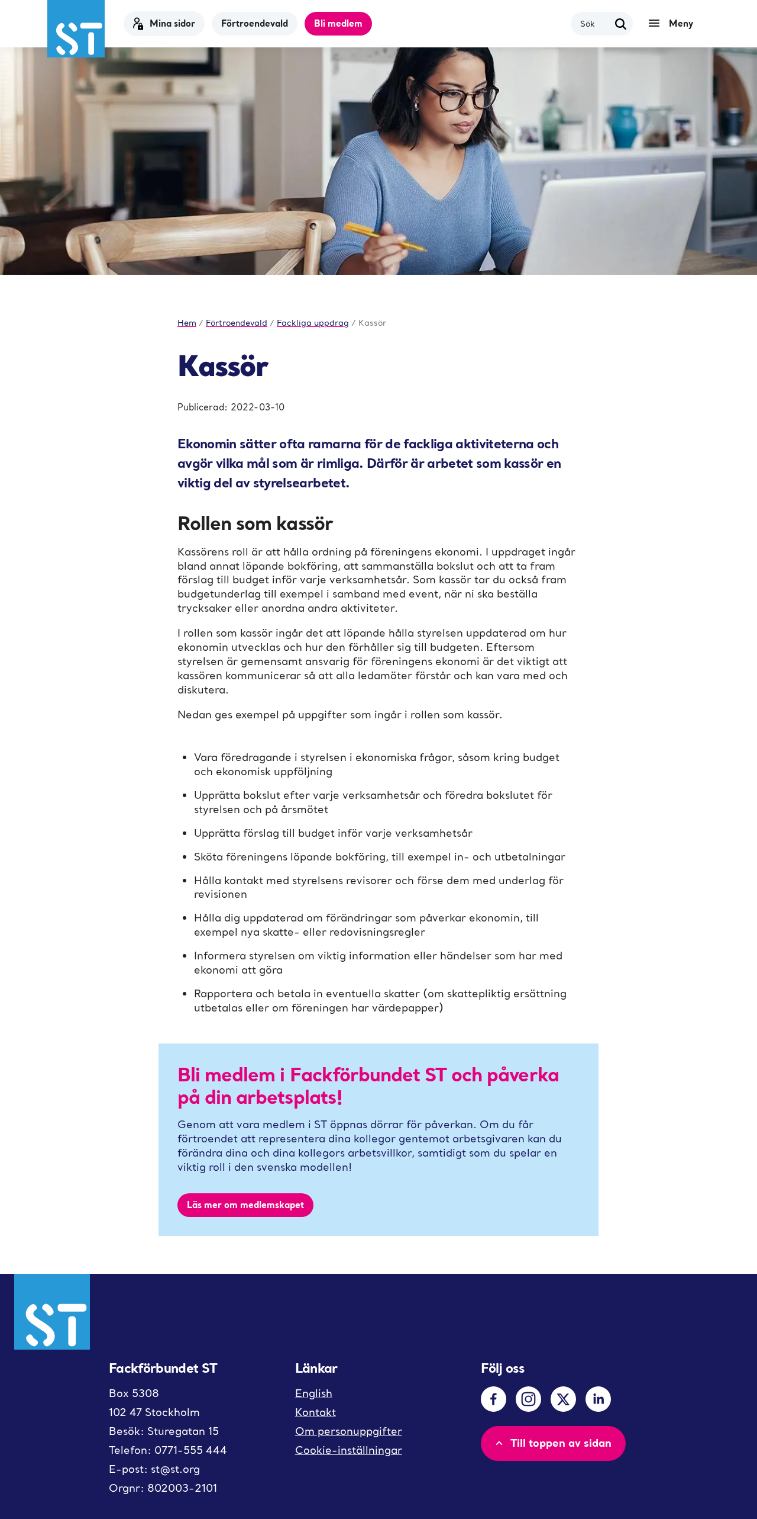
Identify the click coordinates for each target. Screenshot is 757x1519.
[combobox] (594, 23)
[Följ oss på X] (563, 1399)
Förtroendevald (254, 23)
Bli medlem (338, 23)
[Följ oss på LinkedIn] (598, 1399)
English (313, 1393)
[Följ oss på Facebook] (493, 1399)
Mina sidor (172, 23)
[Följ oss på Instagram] (528, 1399)
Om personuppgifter (348, 1431)
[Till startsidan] (76, 28)
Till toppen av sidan (561, 1442)
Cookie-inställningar (348, 1450)
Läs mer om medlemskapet (245, 1204)
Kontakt (315, 1412)
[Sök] (621, 24)
